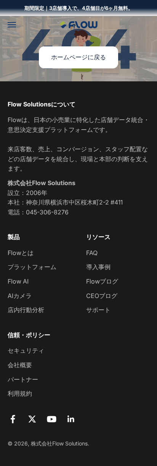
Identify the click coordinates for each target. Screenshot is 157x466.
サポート (98, 310)
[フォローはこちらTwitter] (32, 419)
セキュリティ (26, 350)
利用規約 (20, 393)
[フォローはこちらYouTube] (51, 419)
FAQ (92, 253)
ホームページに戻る (78, 57)
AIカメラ (20, 296)
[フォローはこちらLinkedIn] (71, 419)
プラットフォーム (32, 267)
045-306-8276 (47, 212)
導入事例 (98, 267)
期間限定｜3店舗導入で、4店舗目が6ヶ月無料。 (78, 8)
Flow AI (18, 281)
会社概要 (20, 365)
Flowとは (21, 253)
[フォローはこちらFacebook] (13, 419)
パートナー (23, 379)
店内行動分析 (26, 310)
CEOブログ (101, 296)
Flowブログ (102, 281)
